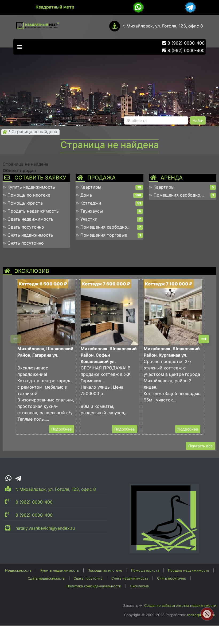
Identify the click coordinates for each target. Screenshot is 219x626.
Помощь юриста (145, 570)
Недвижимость (18, 570)
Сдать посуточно (88, 578)
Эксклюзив (139, 586)
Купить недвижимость (59, 570)
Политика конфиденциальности (94, 586)
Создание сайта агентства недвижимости (180, 605)
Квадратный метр (55, 7)
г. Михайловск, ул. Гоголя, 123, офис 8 (163, 26)
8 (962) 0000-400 (186, 43)
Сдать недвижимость (46, 578)
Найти (198, 120)
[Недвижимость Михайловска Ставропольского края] (4, 132)
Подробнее (61, 429)
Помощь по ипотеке (105, 570)
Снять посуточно (171, 578)
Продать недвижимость (188, 570)
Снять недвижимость (129, 578)
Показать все (200, 446)
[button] (203, 339)
